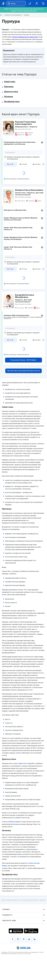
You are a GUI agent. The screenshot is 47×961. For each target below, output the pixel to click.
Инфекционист (22, 127)
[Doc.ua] (3, 3)
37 (26, 132)
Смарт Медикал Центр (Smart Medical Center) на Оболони (20, 219)
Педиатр (33, 127)
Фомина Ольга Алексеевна (29, 190)
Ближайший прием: (23, 360)
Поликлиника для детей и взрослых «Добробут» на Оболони (19, 143)
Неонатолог (20, 193)
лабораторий (13, 822)
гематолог (22, 763)
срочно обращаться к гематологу (25, 37)
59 (27, 201)
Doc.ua (5, 952)
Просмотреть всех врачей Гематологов (23, 371)
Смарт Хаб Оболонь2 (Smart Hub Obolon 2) (18, 228)
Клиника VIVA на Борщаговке (16, 315)
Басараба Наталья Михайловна (24, 296)
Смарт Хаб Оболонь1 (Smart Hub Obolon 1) (18, 248)
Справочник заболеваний (12, 15)
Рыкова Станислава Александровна (25, 123)
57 (26, 308)
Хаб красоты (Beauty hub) (15, 210)
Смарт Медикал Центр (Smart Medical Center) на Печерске (20, 238)
